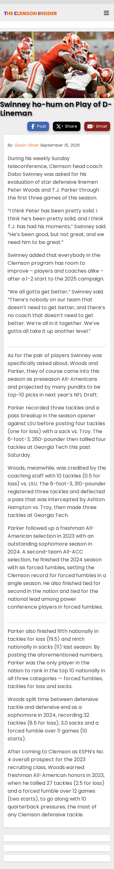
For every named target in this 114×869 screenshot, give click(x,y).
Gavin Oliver (27, 145)
